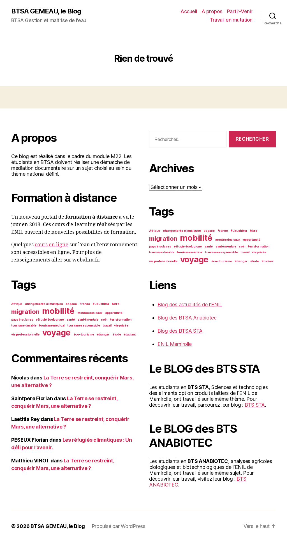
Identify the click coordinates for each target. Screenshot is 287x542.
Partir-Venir (240, 11)
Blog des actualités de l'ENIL (190, 304)
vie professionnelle (25, 334)
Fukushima (101, 304)
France (85, 304)
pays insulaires (22, 319)
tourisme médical (51, 325)
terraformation (120, 319)
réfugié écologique (50, 319)
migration (25, 311)
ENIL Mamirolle (175, 344)
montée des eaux (89, 313)
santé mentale (88, 319)
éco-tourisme (83, 334)
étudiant (130, 334)
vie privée (121, 325)
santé (71, 319)
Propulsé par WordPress (118, 526)
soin (104, 319)
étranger (103, 334)
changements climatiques (44, 304)
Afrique (16, 304)
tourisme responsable (83, 325)
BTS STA (255, 405)
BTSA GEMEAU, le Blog (46, 11)
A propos (212, 11)
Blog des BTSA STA (180, 331)
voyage (56, 332)
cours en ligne (51, 245)
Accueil (188, 11)
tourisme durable (23, 325)
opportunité (113, 313)
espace (71, 304)
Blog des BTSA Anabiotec (187, 318)
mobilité (58, 311)
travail (107, 325)
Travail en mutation (231, 20)
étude (116, 334)
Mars (115, 304)
